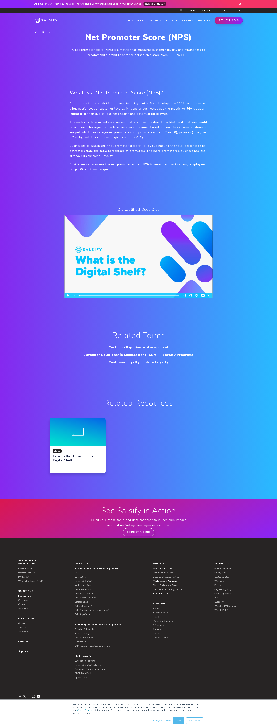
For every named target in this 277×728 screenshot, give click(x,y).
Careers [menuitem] (206, 10)
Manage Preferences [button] (162, 720)
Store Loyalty (156, 362)
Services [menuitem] (23, 641)
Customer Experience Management (138, 347)
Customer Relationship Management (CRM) (120, 355)
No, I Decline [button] (194, 720)
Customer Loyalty (124, 362)
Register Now (154, 3)
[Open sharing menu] (203, 295)
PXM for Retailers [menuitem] (26, 572)
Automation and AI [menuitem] (84, 606)
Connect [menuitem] (22, 604)
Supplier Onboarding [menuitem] (85, 629)
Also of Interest (28, 560)
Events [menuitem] (217, 585)
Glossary (47, 32)
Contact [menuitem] (192, 10)
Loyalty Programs (178, 355)
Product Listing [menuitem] (82, 633)
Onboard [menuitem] (22, 623)
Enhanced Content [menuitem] (83, 581)
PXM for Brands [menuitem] (26, 568)
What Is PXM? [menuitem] (26, 563)
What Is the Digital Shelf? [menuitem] (30, 581)
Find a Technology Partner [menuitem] (166, 585)
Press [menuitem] (156, 616)
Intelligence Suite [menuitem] (83, 585)
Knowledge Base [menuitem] (222, 593)
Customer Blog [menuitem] (221, 577)
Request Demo (229, 20)
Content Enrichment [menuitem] (84, 637)
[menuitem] (109, 569)
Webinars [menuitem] (219, 581)
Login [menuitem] (237, 10)
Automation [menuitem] (80, 641)
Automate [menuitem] (23, 608)
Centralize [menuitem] (23, 600)
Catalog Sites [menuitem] (81, 602)
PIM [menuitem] (76, 572)
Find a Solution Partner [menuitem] (164, 572)
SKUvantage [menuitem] (159, 625)
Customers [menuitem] (223, 10)
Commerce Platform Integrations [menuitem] (91, 669)
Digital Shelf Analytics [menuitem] (85, 597)
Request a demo (138, 532)
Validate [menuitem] (22, 627)
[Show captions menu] (183, 295)
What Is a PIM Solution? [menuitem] (225, 606)
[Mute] (190, 295)
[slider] (129, 295)
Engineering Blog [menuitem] (222, 589)
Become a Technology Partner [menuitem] (168, 589)
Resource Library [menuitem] (222, 568)
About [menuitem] (156, 608)
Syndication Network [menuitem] (85, 660)
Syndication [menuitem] (80, 577)
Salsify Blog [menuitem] (220, 572)
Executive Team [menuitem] (160, 612)
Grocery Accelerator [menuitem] (85, 593)
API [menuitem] (216, 597)
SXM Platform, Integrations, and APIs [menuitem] (93, 646)
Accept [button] (178, 720)
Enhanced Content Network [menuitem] (88, 665)
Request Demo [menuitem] (160, 637)
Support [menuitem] (23, 651)
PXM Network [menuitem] (83, 656)
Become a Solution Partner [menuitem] (166, 577)
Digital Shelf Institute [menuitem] (163, 621)
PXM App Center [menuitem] (83, 614)
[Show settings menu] (196, 295)
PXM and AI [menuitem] (23, 577)
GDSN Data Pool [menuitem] (83, 589)
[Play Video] (67, 295)
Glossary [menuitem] (219, 602)
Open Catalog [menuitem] (81, 677)
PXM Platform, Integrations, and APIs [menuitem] (93, 610)
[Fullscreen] (209, 295)
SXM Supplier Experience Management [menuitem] (98, 624)
